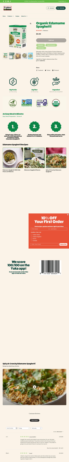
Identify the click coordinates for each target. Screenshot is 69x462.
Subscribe (63, 244)
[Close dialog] (67, 214)
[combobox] (24, 428)
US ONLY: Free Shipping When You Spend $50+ (34, 1)
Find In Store (41, 48)
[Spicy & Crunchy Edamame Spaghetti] (56, 157)
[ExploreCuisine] (7, 8)
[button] (61, 8)
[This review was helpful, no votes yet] (59, 448)
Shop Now (40, 45)
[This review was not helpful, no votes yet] (61, 448)
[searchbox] (10, 428)
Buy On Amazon (51, 45)
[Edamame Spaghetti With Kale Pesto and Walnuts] (13, 157)
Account (52, 8)
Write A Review (35, 420)
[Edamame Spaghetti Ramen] (34, 157)
